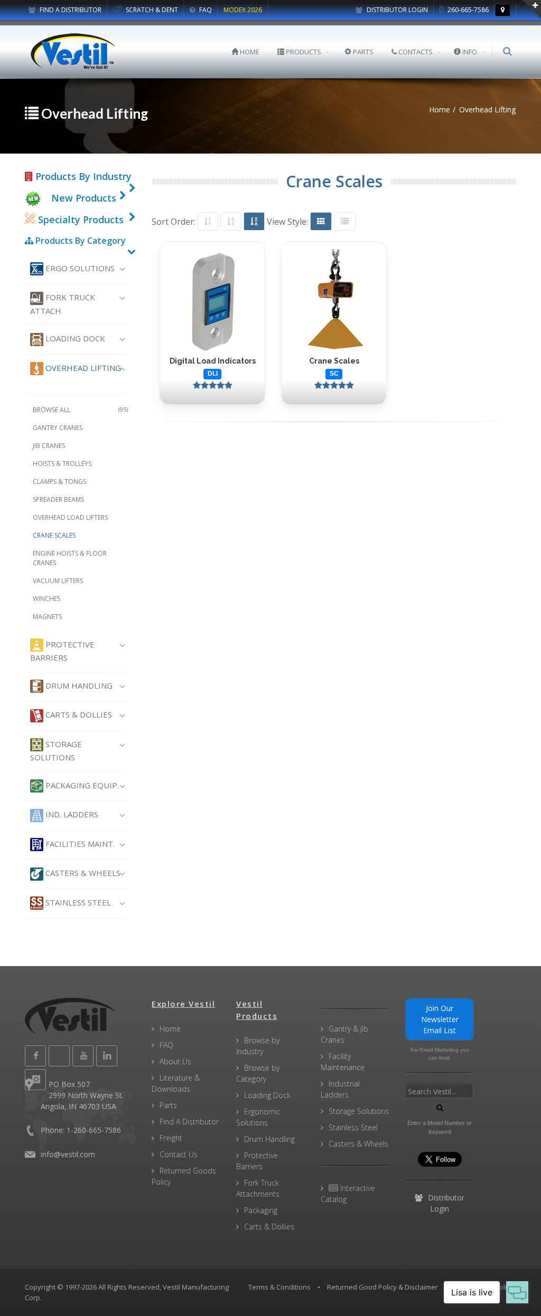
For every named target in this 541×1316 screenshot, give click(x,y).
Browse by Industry (257, 1045)
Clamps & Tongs (59, 481)
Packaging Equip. (81, 785)
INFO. (470, 51)
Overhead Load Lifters (70, 517)
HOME (248, 51)
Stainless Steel (77, 902)
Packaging (260, 1210)
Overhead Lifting (82, 368)
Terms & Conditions (279, 1287)
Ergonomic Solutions (258, 1117)
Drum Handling (78, 685)
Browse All (80, 409)
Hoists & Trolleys (62, 463)
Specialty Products (79, 219)
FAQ (205, 9)
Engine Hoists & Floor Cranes (70, 558)
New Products (83, 198)
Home (170, 1029)
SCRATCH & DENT (151, 9)
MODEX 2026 (242, 9)
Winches (46, 598)
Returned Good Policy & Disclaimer (382, 1287)
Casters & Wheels (81, 872)
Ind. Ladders (70, 814)
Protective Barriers (62, 651)
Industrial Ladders (340, 1089)
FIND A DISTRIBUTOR (69, 9)
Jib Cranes (49, 445)
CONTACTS (415, 51)
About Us (175, 1061)
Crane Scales (54, 535)
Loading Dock (74, 338)
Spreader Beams (58, 499)
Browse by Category (257, 1073)
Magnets (47, 616)
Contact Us (179, 1154)
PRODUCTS (302, 51)
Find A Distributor (189, 1122)
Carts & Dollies (77, 714)
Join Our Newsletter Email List (440, 1019)
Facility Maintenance (343, 1061)
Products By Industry (82, 176)
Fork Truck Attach (62, 304)
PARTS (362, 51)
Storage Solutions (56, 750)
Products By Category (79, 240)
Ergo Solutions (79, 268)
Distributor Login (396, 9)
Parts (168, 1105)
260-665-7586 (467, 9)
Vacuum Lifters (58, 580)
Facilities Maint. (79, 843)
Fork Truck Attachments (257, 1188)
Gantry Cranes (57, 427)
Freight (171, 1138)
